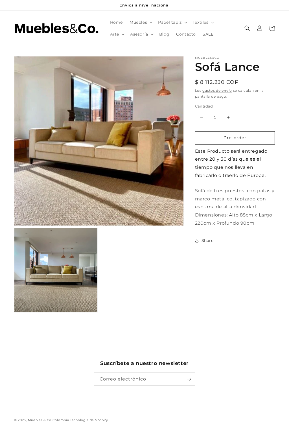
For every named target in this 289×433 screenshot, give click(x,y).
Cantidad (204, 106)
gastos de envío (217, 90)
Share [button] (208, 240)
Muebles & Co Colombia (48, 420)
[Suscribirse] (189, 379)
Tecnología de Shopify (89, 420)
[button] (140, 22)
